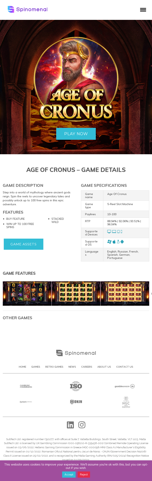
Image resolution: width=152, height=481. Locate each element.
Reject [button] (84, 474)
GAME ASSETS (23, 244)
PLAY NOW (76, 133)
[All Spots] (76, 282)
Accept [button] (69, 474)
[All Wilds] (125, 282)
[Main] (27, 282)
